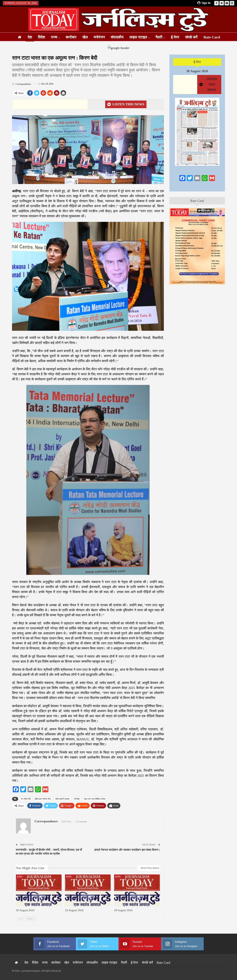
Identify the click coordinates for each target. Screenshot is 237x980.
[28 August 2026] (137, 890)
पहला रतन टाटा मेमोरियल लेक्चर (94, 799)
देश (30, 37)
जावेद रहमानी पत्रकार (62, 799)
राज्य (54, 37)
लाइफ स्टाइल (138, 37)
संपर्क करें (191, 37)
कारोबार (71, 37)
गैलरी (159, 37)
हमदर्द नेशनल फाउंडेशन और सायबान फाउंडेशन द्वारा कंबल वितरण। (127, 849)
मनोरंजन (99, 37)
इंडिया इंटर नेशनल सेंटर (43, 799)
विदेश (41, 37)
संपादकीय (117, 37)
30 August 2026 (197, 71)
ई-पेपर (175, 37)
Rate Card (211, 37)
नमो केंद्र (77, 799)
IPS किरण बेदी (26, 799)
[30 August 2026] (39, 890)
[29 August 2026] (88, 890)
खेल (85, 37)
